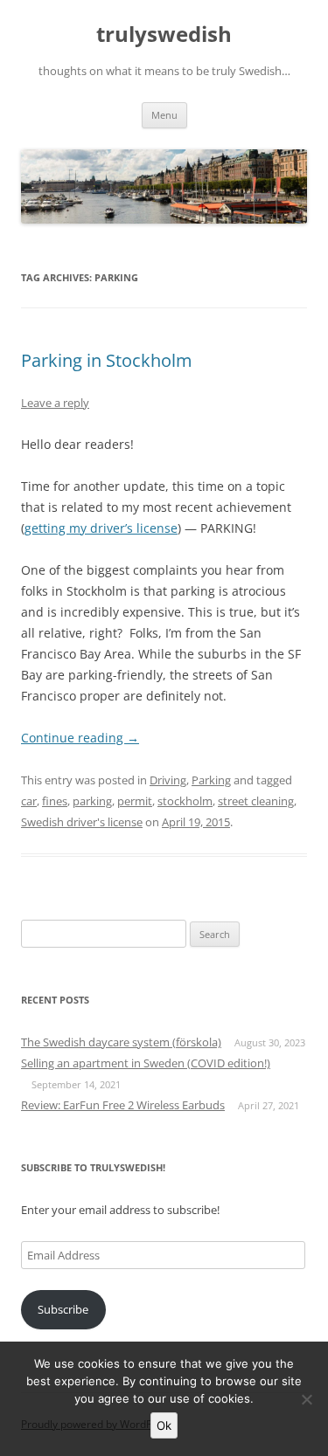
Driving (168, 780)
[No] (306, 1399)
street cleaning (256, 801)
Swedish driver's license (82, 822)
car (29, 801)
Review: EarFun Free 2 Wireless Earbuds (123, 1105)
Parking (211, 780)
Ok (164, 1425)
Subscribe (63, 1309)
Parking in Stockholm (106, 360)
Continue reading (80, 737)
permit (134, 801)
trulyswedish (164, 34)
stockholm (185, 801)
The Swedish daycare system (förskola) (121, 1042)
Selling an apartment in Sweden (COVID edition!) (145, 1063)
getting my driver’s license (101, 528)
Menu (164, 114)
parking (92, 801)
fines (54, 801)
